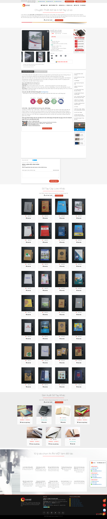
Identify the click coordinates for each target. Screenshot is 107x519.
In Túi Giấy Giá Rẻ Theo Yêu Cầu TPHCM (79, 90)
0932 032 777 (50, 1)
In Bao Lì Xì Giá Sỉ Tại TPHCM (78, 87)
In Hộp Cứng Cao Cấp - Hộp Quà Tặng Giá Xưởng (79, 115)
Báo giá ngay (70, 1)
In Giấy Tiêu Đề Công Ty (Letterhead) (79, 94)
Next (50, 56)
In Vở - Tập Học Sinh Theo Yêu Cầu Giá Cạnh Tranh (79, 97)
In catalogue (76, 80)
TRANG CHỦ (45, 5)
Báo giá (70, 5)
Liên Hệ (83, 5)
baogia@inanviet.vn (97, 470)
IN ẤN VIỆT (60, 516)
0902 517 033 (42, 1)
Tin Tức (77, 5)
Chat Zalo (94, 469)
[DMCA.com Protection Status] (46, 507)
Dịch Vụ (63, 5)
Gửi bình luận (53, 181)
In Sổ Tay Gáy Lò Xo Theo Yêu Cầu (79, 78)
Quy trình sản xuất (41, 71)
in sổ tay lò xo (44, 92)
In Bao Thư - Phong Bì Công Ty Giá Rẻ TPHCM (79, 100)
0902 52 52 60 (58, 1)
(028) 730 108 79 (48, 504)
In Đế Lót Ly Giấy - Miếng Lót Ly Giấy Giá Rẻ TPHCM (79, 109)
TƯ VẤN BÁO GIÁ (59, 20)
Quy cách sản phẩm (28, 71)
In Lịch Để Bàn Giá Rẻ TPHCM (78, 74)
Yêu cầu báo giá (47, 128)
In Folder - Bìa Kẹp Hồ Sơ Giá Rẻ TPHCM (79, 104)
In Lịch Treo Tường (78, 112)
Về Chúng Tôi (53, 5)
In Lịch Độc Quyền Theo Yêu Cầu (79, 119)
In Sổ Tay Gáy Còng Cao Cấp (79, 83)
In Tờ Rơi (76, 106)
